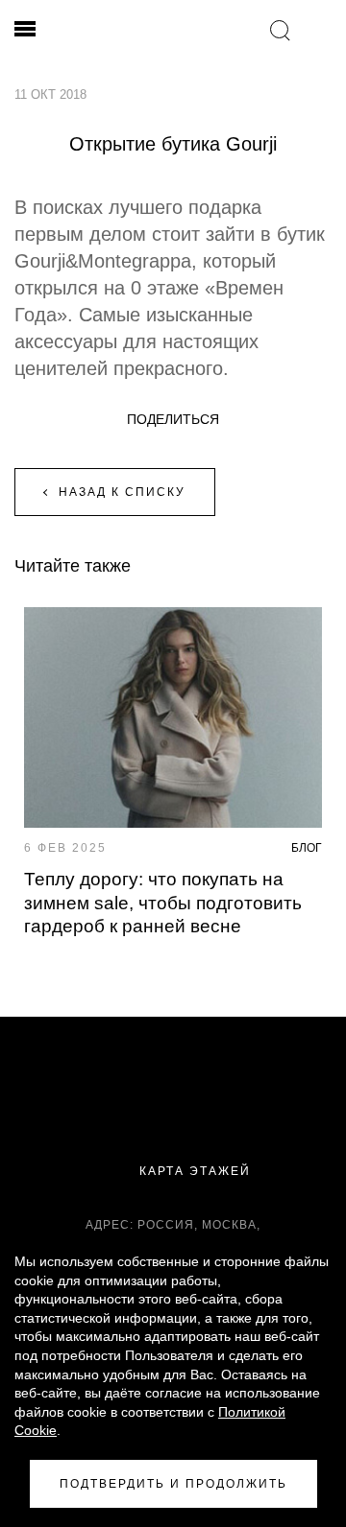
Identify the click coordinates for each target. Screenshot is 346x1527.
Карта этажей (193, 1171)
